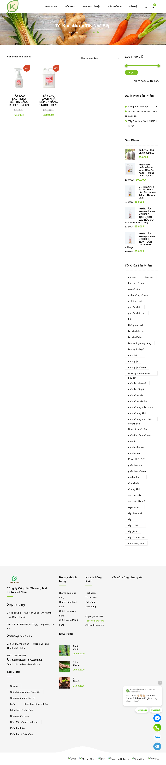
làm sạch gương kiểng (139, 343)
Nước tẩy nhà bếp (137, 429)
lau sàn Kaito (135, 337)
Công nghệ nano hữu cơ (22, 698)
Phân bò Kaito (17, 728)
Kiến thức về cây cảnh (21, 710)
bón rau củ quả (136, 283)
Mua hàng (90, 606)
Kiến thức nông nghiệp (36, 704)
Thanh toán (91, 597)
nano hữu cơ (134, 355)
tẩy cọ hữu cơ (135, 525)
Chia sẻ (14, 686)
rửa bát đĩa (134, 483)
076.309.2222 (35, 660)
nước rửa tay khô (137, 413)
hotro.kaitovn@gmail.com (27, 664)
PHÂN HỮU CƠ (136, 459)
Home (69, 32)
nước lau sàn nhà (137, 383)
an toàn (132, 277)
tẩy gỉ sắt (132, 531)
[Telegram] (157, 746)
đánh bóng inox (136, 543)
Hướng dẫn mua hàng (67, 595)
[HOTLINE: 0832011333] (157, 727)
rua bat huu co (135, 477)
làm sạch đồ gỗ (136, 349)
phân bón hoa (135, 465)
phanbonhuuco (136, 447)
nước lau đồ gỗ (136, 389)
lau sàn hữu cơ (136, 331)
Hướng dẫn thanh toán (68, 604)
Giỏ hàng (90, 602)
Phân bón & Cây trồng (21, 734)
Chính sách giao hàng (67, 613)
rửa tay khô (134, 489)
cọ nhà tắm (134, 289)
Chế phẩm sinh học (138, 106)
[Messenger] (157, 718)
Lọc (131, 72)
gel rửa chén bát (136, 313)
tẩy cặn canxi (135, 513)
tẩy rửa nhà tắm (136, 537)
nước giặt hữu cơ (137, 367)
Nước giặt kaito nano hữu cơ (139, 374)
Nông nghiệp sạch (19, 716)
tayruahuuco (134, 507)
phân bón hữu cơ (137, 471)
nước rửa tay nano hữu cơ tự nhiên (140, 419)
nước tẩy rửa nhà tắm (139, 435)
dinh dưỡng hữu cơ (138, 295)
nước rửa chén (135, 395)
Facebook (155, 710)
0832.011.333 (19, 660)
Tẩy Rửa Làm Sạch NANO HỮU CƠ (140, 123)
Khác (12, 704)
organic (132, 441)
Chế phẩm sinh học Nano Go (25, 692)
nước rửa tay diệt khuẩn (140, 407)
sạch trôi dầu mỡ (137, 501)
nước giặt (133, 361)
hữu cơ (132, 319)
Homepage (142, 710)
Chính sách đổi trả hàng (68, 622)
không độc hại (135, 325)
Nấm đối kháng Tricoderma (24, 722)
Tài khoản (90, 593)
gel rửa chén (134, 307)
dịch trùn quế (135, 301)
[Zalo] (157, 737)
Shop (77, 32)
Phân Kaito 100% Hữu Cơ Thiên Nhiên (140, 114)
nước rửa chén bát (137, 401)
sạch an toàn (135, 495)
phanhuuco (134, 453)
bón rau (149, 277)
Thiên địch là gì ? (76, 650)
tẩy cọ (131, 519)
